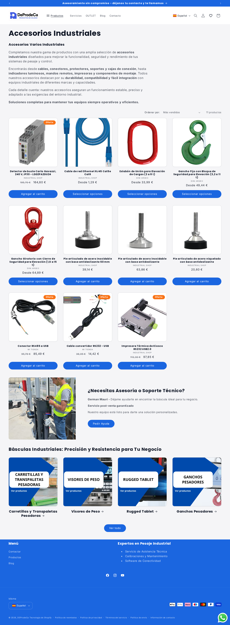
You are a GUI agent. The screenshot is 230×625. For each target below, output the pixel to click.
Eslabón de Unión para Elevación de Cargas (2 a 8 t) (142, 173)
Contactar (15, 551)
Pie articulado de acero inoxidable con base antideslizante (142, 260)
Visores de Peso (85, 511)
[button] (56, 15)
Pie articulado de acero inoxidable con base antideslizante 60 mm (88, 260)
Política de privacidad (91, 617)
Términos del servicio (116, 617)
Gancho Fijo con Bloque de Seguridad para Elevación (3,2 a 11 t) (196, 174)
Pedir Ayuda (101, 423)
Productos (15, 557)
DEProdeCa (23, 617)
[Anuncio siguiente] (220, 3)
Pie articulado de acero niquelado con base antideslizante (197, 260)
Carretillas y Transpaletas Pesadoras (33, 513)
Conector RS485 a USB (33, 346)
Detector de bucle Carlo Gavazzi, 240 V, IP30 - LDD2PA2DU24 (33, 173)
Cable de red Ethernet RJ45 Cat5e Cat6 (87, 173)
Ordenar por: (152, 112)
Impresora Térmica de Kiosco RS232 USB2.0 (142, 347)
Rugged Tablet (140, 511)
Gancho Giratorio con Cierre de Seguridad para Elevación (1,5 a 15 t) (33, 261)
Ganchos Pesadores (195, 511)
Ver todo (115, 528)
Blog (11, 563)
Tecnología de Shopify (41, 617)
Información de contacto (163, 617)
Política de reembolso (66, 617)
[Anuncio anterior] (9, 3)
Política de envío (138, 617)
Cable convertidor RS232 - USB (88, 346)
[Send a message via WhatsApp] (222, 617)
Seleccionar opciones (88, 193)
